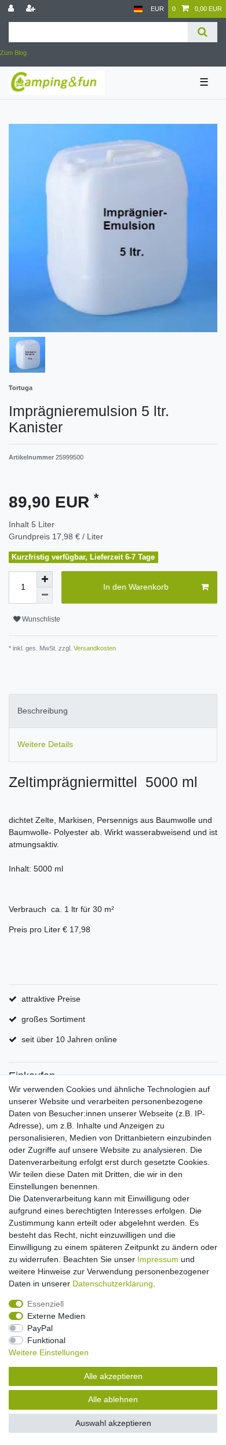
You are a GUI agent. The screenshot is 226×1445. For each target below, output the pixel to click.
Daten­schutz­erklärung (112, 1283)
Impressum (157, 1259)
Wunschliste (40, 619)
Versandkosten (94, 648)
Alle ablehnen (113, 1399)
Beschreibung (42, 710)
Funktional (46, 1340)
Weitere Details (45, 744)
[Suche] (202, 32)
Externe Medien (56, 1316)
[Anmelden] (12, 9)
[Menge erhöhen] (45, 579)
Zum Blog (13, 52)
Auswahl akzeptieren (113, 1423)
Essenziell (45, 1303)
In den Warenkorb (136, 586)
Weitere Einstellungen (49, 1352)
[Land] (138, 9)
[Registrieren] (32, 9)
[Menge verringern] (45, 595)
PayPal (40, 1328)
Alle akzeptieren (113, 1376)
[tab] (113, 711)
